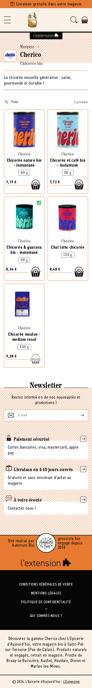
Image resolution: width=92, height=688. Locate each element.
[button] (7, 20)
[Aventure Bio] (46, 543)
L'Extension (71, 681)
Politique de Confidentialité (46, 601)
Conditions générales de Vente (46, 584)
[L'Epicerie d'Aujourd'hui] (32, 20)
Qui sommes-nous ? (46, 615)
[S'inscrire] (78, 415)
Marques (27, 47)
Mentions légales (46, 593)
